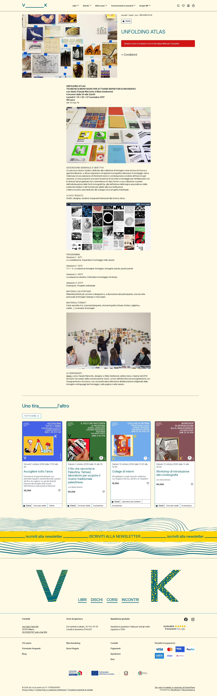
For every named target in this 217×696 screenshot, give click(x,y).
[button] (59, 490)
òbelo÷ (69, 376)
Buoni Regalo (72, 648)
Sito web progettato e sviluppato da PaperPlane (175, 687)
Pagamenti (116, 648)
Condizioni (130, 54)
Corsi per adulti (39, 506)
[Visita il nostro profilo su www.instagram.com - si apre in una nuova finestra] (193, 619)
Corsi (112, 599)
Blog (24, 654)
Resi (113, 659)
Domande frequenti (31, 648)
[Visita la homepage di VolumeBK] (34, 5)
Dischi (86, 6)
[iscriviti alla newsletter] (108, 536)
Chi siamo (26, 643)
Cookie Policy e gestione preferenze (50, 690)
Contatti (114, 643)
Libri (74, 6)
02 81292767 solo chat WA (34, 632)
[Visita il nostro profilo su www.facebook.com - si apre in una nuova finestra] (186, 619)
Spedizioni (116, 654)
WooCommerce (188, 690)
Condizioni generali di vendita (80, 690)
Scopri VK (143, 6)
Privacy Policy (28, 690)
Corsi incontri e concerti (122, 6)
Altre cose (100, 6)
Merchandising (73, 643)
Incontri (130, 599)
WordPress (175, 690)
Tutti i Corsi (30, 416)
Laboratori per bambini (131, 502)
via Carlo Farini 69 (30, 626)
